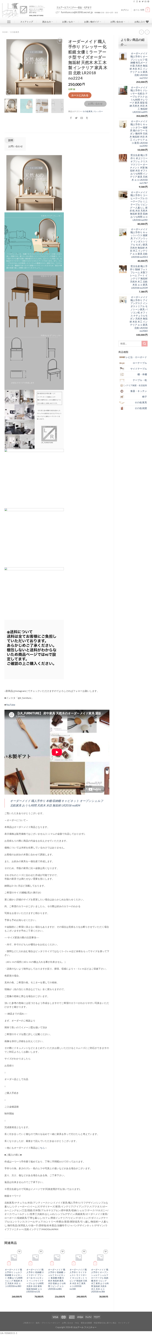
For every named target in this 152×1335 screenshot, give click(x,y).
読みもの (46, 21)
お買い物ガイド (91, 21)
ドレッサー (98, 111)
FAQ (77, 1323)
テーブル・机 (140, 380)
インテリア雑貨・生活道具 (134, 385)
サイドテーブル (138, 368)
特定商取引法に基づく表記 (105, 1323)
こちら (41, 1147)
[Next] (59, 67)
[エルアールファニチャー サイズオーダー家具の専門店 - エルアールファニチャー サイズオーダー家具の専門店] (26, 10)
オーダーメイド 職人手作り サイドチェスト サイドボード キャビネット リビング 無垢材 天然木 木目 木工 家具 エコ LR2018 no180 (78, 1279)
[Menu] (9, 22)
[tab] (9, 140)
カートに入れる (79, 95)
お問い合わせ (116, 21)
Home (5, 32)
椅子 (144, 396)
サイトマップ (123, 1323)
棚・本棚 (142, 374)
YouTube (10, 704)
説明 (10, 140)
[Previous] (9, 67)
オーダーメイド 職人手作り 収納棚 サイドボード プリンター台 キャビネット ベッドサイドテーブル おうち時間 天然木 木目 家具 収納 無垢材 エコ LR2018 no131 (35, 1280)
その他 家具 (14, 32)
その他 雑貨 (141, 408)
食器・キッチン (138, 391)
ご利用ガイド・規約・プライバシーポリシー (41, 1323)
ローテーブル (140, 362)
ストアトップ (26, 21)
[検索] (145, 344)
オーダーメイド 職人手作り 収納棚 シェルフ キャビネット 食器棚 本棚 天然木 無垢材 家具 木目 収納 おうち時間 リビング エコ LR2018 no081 (57, 1279)
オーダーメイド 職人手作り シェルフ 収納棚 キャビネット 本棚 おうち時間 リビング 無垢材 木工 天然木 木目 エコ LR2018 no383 (13, 1277)
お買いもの (67, 21)
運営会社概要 (86, 1323)
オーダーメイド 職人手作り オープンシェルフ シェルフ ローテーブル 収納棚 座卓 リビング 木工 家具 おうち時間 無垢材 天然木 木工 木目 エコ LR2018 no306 (100, 1280)
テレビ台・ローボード (135, 357)
